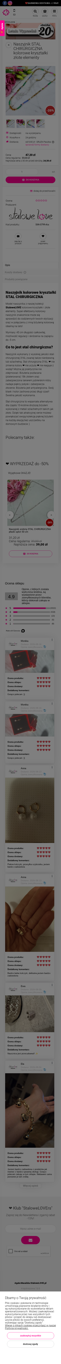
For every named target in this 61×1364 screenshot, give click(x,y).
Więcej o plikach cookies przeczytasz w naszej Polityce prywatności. (30, 1327)
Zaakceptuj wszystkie (30, 1335)
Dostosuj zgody (30, 1344)
